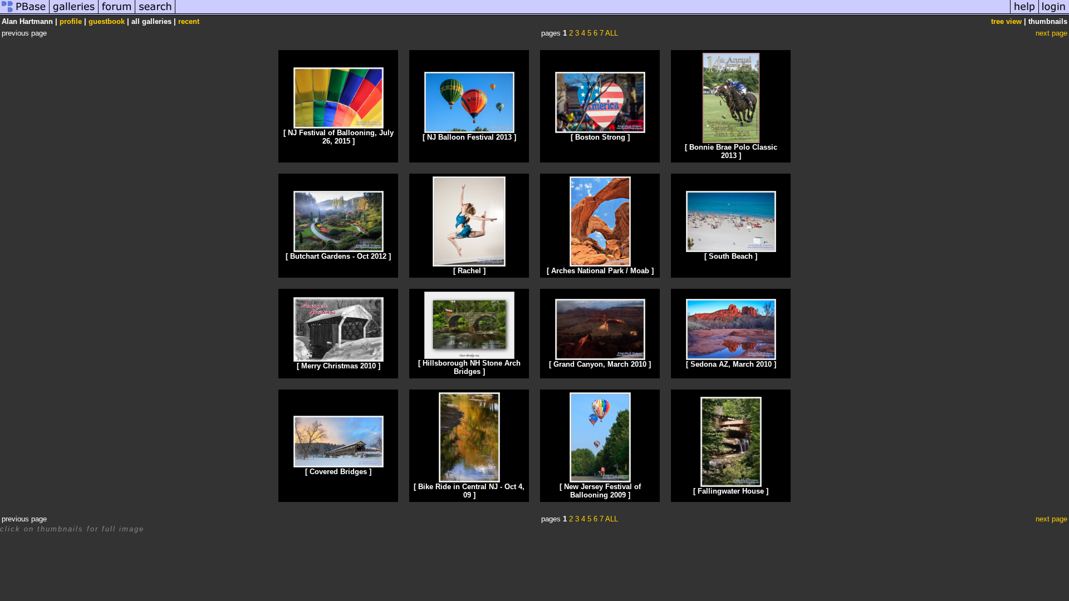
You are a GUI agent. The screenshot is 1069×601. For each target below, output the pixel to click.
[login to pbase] (1054, 13)
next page (1051, 33)
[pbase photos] (25, 13)
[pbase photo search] (155, 13)
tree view (1006, 21)
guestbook (107, 21)
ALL (611, 33)
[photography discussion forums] (117, 13)
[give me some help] (1024, 13)
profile (71, 21)
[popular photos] (592, 13)
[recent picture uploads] (74, 13)
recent (188, 21)
